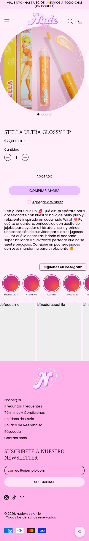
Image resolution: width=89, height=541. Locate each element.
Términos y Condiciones (24, 412)
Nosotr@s (12, 400)
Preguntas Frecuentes (23, 406)
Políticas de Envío (19, 418)
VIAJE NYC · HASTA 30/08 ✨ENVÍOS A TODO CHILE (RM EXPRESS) (44, 4)
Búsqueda (12, 431)
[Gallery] (44, 71)
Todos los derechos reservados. (31, 517)
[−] (7, 157)
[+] (25, 157)
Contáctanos (15, 437)
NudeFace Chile (29, 514)
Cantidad (11, 150)
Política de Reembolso (23, 425)
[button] (70, 21)
